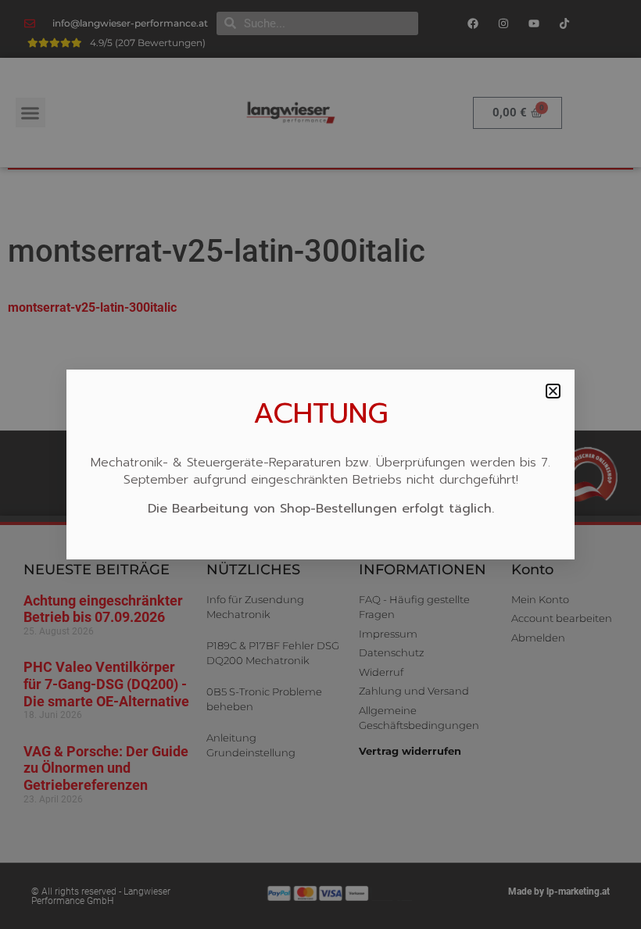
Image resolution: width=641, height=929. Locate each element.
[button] (553, 391)
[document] (320, 464)
